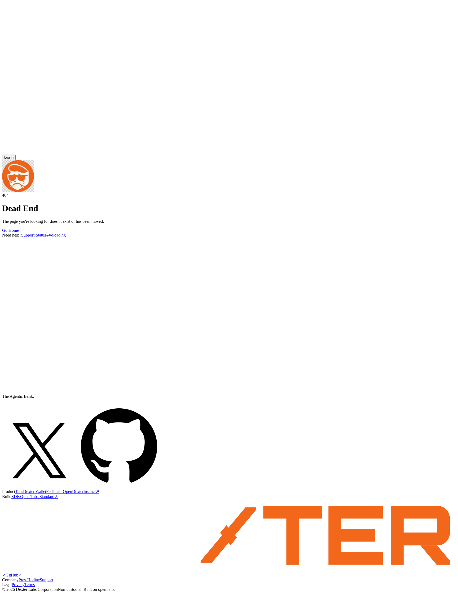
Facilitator (54, 491)
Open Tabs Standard (39, 496)
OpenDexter (73, 491)
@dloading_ (57, 235)
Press (23, 580)
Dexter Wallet (34, 491)
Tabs (19, 491)
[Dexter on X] (39, 486)
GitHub (14, 575)
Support (27, 235)
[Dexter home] (229, 152)
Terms (29, 584)
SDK (15, 496)
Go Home (10, 230)
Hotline (33, 580)
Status (41, 235)
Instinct (91, 491)
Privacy (18, 584)
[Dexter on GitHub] (119, 486)
